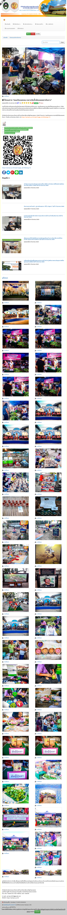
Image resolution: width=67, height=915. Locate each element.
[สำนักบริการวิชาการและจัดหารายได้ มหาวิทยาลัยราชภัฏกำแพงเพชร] (4, 20)
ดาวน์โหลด (6, 96)
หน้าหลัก (8, 24)
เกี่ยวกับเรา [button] (17, 24)
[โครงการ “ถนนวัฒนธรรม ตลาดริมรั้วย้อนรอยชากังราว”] (33, 71)
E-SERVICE (50, 24)
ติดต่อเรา (21, 28)
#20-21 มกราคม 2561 (9, 133)
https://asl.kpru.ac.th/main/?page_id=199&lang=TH (16, 168)
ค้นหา (62, 42)
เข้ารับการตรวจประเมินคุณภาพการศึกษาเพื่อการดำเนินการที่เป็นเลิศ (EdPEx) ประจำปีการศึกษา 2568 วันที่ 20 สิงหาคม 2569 (44, 184)
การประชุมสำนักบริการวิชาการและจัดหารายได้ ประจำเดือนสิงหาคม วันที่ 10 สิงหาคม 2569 (43, 216)
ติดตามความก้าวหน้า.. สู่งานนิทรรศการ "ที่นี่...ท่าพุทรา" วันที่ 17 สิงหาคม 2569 (44, 206)
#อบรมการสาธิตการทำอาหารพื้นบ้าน (12, 131)
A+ (29, 34)
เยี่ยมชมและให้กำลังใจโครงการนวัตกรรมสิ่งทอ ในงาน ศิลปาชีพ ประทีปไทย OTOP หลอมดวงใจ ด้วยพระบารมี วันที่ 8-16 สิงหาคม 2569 (43, 238)
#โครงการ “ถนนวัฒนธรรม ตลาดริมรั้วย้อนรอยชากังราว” (16, 129)
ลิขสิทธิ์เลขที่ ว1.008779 (9, 905)
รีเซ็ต (38, 34)
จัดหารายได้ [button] (39, 24)
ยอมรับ (37, 912)
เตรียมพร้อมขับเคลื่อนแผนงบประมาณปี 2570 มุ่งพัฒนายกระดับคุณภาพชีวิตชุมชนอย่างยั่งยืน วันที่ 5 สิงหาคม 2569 (44, 261)
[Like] (18, 103)
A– (33, 34)
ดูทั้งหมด (5, 278)
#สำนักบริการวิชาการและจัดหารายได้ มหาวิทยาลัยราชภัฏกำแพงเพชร (18, 128)
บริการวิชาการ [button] (28, 24)
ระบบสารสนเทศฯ (10, 28)
